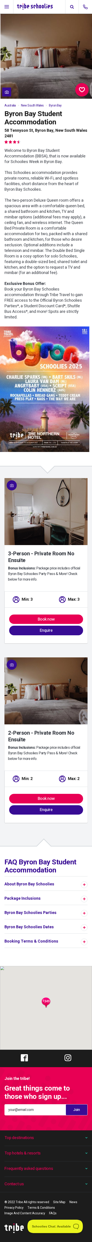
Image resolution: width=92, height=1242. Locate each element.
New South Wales (32, 105)
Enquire (46, 630)
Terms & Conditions (41, 1207)
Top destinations (19, 1138)
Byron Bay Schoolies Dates (29, 927)
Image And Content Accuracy (24, 1213)
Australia (10, 105)
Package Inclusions (22, 898)
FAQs (52, 1213)
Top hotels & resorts (22, 1153)
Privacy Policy (13, 1207)
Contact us (14, 1184)
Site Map (59, 1202)
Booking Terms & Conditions (31, 941)
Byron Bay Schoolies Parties (30, 913)
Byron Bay (55, 105)
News (73, 1202)
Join (76, 1109)
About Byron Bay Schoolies (29, 884)
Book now (46, 619)
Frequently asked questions (28, 1169)
